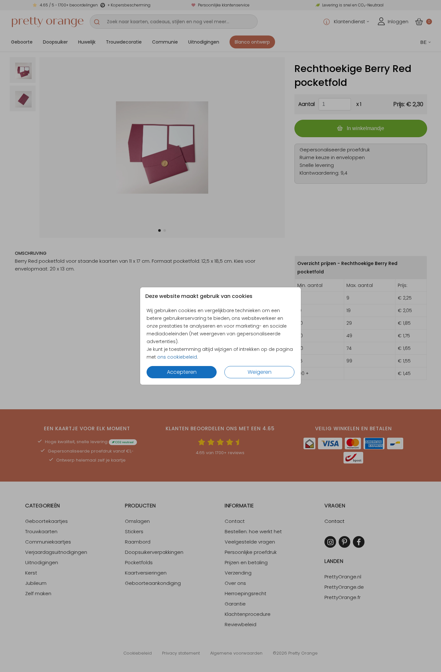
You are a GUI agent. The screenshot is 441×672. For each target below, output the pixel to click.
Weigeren (260, 372)
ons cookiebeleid (177, 357)
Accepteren (182, 372)
